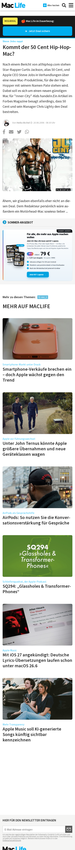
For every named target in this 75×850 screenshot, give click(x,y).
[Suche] (64, 5)
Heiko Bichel (23, 122)
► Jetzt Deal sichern (37, 31)
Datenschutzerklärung (12, 840)
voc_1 (44, 297)
